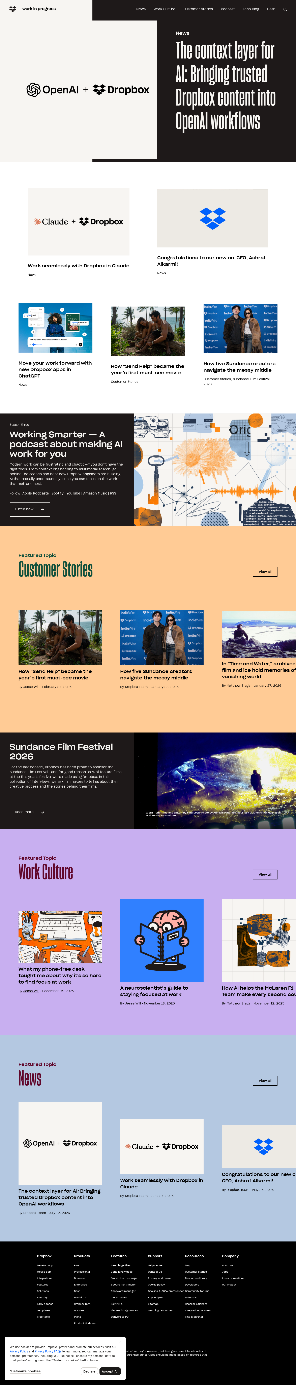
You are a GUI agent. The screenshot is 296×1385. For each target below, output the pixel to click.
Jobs (225, 1271)
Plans (77, 1316)
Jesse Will (133, 1003)
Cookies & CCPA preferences (166, 1291)
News (141, 9)
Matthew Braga (238, 685)
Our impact (229, 1284)
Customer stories (196, 1271)
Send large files (120, 1265)
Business (79, 1278)
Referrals (191, 1297)
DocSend (79, 1310)
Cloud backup (119, 1297)
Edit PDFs (116, 1303)
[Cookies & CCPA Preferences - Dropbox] (65, 1358)
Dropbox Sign (82, 1303)
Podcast (228, 9)
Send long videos (121, 1271)
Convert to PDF (120, 1316)
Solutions (43, 1291)
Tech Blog (251, 9)
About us (227, 1265)
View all (265, 572)
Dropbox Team (136, 687)
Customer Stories (198, 9)
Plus (76, 1265)
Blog (187, 1265)
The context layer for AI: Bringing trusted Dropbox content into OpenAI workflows (226, 87)
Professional (82, 1271)
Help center (155, 1265)
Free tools (43, 1316)
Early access (45, 1303)
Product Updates (84, 1323)
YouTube (73, 493)
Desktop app (45, 1265)
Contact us (155, 1271)
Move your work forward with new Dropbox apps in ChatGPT (55, 369)
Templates (43, 1310)
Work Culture (164, 9)
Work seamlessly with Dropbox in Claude (78, 266)
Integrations (44, 1278)
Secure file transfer (123, 1284)
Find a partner (194, 1316)
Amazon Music (95, 493)
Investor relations (233, 1278)
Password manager (123, 1291)
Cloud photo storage (124, 1278)
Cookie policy (156, 1284)
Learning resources (160, 1310)
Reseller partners (196, 1303)
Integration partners (198, 1310)
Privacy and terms (159, 1278)
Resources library (196, 1278)
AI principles (155, 1297)
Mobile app (44, 1271)
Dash (271, 9)
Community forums (197, 1291)
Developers (192, 1284)
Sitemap (153, 1303)
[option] (51, 649)
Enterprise (80, 1284)
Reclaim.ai (80, 1297)
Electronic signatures (124, 1310)
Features (42, 1284)
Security (42, 1297)
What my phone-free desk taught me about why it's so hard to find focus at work (60, 975)
